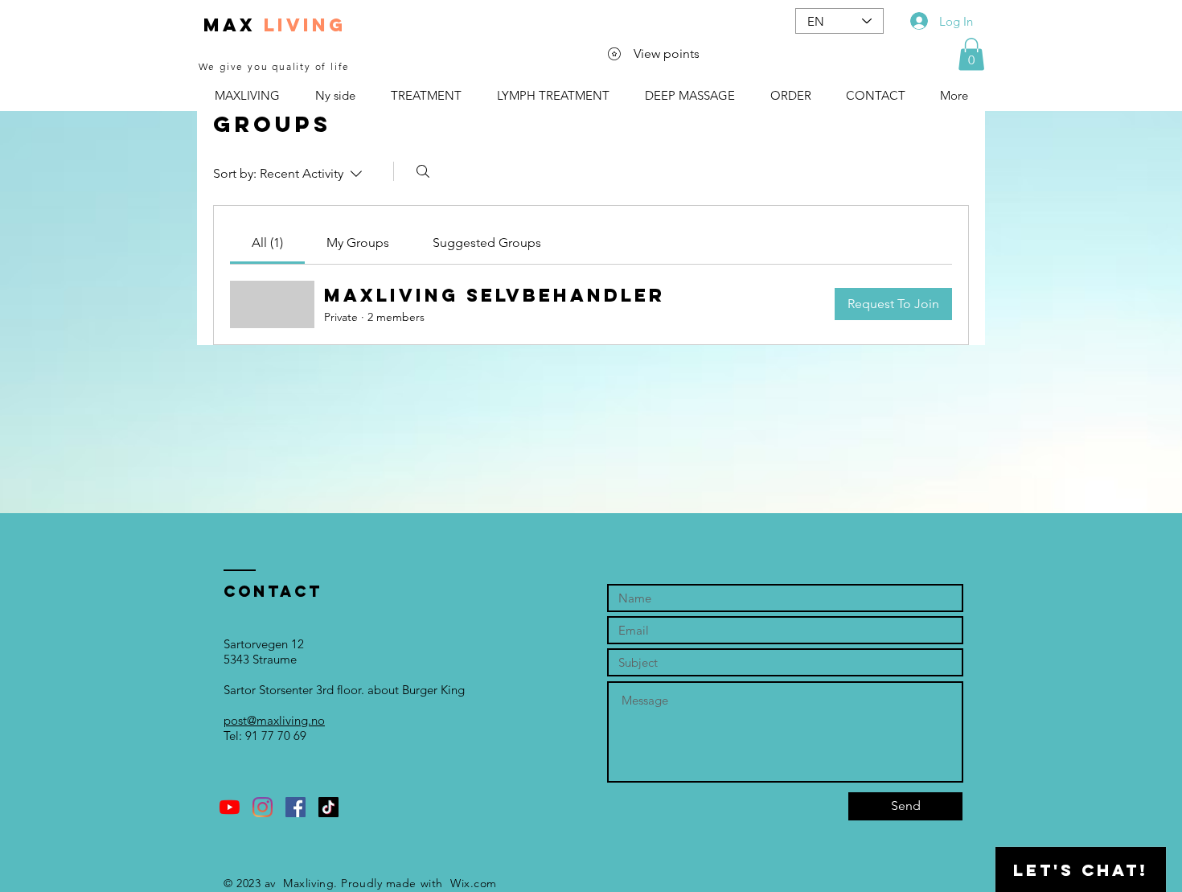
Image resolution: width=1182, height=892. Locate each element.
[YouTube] (230, 807)
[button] (971, 54)
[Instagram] (262, 807)
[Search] (423, 171)
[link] (267, 242)
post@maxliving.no (274, 720)
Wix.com (473, 883)
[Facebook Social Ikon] (295, 807)
